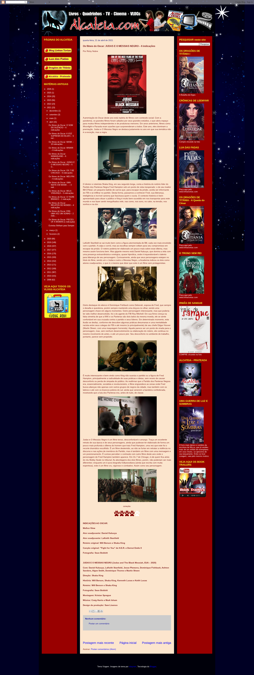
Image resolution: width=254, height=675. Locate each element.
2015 (49, 257)
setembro (53, 115)
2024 (49, 96)
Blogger (153, 666)
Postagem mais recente (98, 642)
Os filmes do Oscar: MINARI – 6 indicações (61, 149)
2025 (49, 93)
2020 (49, 239)
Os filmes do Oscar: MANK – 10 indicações (61, 143)
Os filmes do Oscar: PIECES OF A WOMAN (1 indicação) (62, 220)
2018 (49, 246)
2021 (49, 107)
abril (51, 122)
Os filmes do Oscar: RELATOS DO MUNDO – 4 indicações (61, 205)
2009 (49, 280)
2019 (49, 242)
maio (51, 118)
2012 (49, 268)
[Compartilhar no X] (96, 611)
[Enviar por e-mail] (90, 611)
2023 (49, 100)
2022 (49, 104)
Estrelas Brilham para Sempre (61, 226)
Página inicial (128, 642)
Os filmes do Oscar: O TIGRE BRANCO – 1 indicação (61, 198)
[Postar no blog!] (93, 611)
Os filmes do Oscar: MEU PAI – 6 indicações (61, 177)
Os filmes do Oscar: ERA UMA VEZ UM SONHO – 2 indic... (61, 213)
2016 (49, 253)
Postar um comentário (99, 623)
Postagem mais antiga (156, 642)
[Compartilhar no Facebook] (98, 611)
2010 (49, 276)
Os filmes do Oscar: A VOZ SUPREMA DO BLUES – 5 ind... (61, 135)
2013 (49, 265)
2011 (49, 272)
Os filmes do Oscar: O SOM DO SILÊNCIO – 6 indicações (61, 127)
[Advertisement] (136, 636)
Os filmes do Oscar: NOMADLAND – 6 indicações (57, 156)
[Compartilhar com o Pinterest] (101, 611)
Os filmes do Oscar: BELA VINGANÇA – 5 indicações (61, 192)
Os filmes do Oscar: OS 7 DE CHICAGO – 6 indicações (61, 171)
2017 (49, 250)
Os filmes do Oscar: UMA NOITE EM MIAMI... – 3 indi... (60, 184)
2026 (49, 89)
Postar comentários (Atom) (103, 649)
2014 (49, 261)
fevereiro (53, 234)
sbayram (132, 666)
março (52, 230)
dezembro (53, 111)
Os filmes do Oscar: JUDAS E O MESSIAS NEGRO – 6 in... (62, 164)
